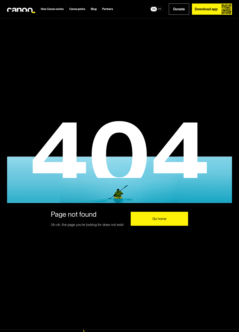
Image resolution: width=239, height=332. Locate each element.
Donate (179, 9)
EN (154, 9)
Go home (159, 219)
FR (159, 9)
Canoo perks (77, 9)
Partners (107, 9)
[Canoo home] (21, 9)
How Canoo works (52, 9)
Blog (94, 9)
